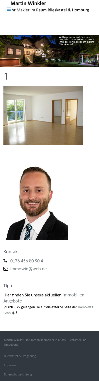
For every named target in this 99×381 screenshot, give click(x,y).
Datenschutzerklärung (18, 374)
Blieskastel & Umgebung (20, 356)
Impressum (11, 365)
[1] (43, 115)
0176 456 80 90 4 (26, 261)
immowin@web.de (28, 269)
